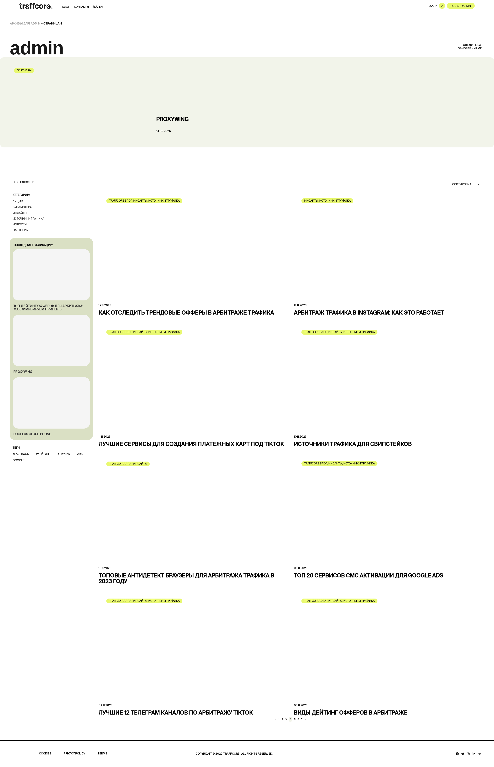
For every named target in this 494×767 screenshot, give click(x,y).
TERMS (102, 753)
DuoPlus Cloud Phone (32, 434)
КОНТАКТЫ (81, 6)
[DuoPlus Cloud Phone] (51, 403)
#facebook (21, 453)
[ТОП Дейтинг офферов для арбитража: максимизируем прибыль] (51, 275)
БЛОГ (66, 6)
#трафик (64, 453)
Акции (18, 201)
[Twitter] (463, 754)
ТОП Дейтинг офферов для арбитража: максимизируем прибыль (48, 307)
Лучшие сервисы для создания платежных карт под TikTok (191, 444)
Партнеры (24, 70)
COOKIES (45, 753)
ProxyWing (172, 119)
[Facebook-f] (457, 754)
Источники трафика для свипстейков (353, 444)
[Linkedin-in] (474, 754)
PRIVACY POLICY (74, 753)
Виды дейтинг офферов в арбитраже (351, 713)
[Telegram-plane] (479, 754)
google (19, 460)
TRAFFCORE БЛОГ (120, 200)
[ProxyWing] (51, 340)
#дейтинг (43, 453)
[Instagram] (468, 754)
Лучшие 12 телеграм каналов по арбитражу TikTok (176, 713)
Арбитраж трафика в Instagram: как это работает (369, 313)
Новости (20, 224)
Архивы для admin (25, 23)
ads (80, 453)
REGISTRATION (461, 5)
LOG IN (433, 5)
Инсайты (20, 213)
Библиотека (22, 207)
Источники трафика (28, 218)
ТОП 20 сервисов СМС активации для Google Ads (368, 575)
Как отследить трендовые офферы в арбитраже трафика (186, 313)
